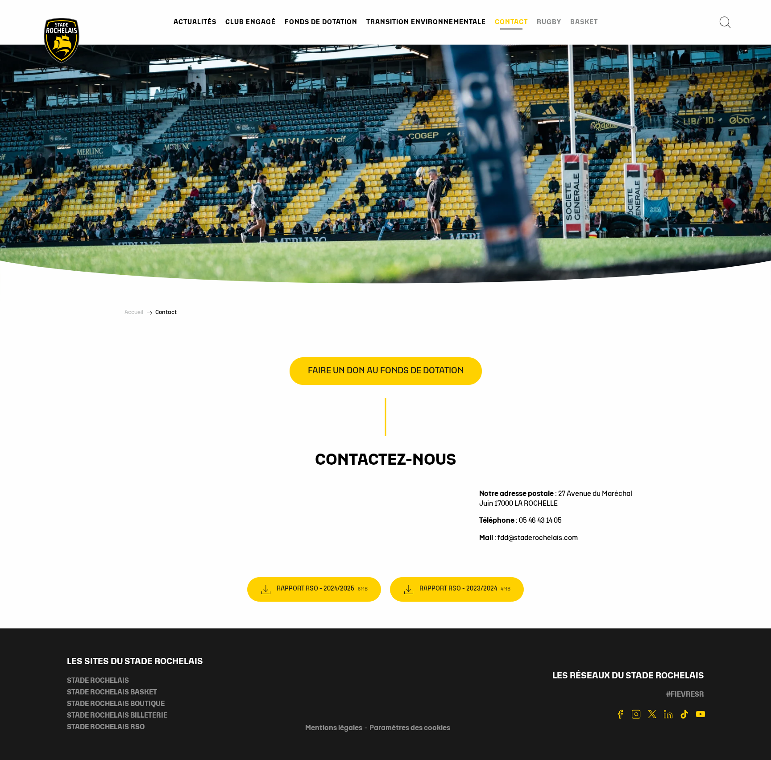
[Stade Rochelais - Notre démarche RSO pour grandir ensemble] (61, 40)
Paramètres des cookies (409, 728)
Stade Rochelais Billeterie (117, 716)
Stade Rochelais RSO (106, 727)
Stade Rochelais (98, 681)
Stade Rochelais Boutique (116, 704)
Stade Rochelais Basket (112, 693)
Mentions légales (333, 728)
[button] (725, 22)
